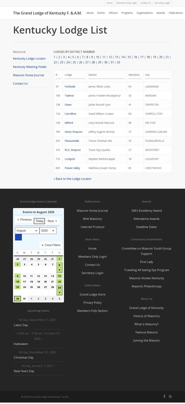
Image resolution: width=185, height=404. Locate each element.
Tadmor (69, 95)
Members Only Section (92, 311)
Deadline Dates (146, 227)
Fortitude (70, 86)
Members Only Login (92, 257)
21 (167, 57)
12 (110, 57)
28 (93, 62)
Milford (69, 122)
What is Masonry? (146, 324)
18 (148, 57)
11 (104, 57)
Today (40, 221)
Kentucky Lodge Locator (29, 58)
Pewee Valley (72, 168)
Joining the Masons (146, 340)
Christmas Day (23, 357)
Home (92, 248)
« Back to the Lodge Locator (73, 179)
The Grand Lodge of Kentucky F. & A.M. (47, 13)
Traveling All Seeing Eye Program (146, 270)
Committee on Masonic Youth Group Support (146, 251)
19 (154, 57)
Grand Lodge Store (92, 294)
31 (112, 62)
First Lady (146, 262)
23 (61, 62)
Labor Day (21, 325)
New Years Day (24, 371)
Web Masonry (92, 219)
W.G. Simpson (73, 150)
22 (55, 62)
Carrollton (70, 113)
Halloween (21, 344)
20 (160, 57)
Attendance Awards (147, 219)
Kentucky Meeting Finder (30, 67)
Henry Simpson (73, 131)
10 (97, 57)
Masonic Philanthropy (147, 286)
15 (129, 57)
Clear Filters (52, 245)
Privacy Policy (92, 303)
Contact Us (20, 83)
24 (68, 62)
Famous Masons (146, 332)
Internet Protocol (92, 227)
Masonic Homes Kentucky (146, 278)
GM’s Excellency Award (147, 211)
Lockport (70, 159)
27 (87, 62)
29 (99, 62)
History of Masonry (146, 316)
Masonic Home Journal (28, 75)
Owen (68, 104)
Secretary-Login (92, 273)
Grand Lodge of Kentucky (146, 308)
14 (122, 57)
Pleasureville (72, 141)
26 (80, 62)
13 (116, 57)
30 (105, 62)
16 (135, 57)
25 (74, 62)
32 (118, 62)
